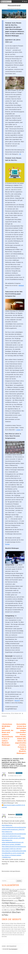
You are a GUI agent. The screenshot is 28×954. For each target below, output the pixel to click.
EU (19, 893)
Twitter (22, 907)
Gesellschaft (4, 896)
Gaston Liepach (21, 894)
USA (5, 910)
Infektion (18, 896)
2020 (7, 889)
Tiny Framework (13, 949)
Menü (25, 1)
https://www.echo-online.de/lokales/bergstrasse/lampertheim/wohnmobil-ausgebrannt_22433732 (14, 827)
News (13, 903)
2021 (10, 889)
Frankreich (14, 894)
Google (9, 896)
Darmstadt (13, 891)
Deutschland (7, 893)
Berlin (18, 889)
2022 (13, 889)
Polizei (4, 906)
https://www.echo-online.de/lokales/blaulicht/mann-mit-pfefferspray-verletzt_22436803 (13, 842)
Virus (8, 910)
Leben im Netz (12, 898)
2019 (3, 889)
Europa (7, 544)
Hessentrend (14, 6)
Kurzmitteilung (6, 713)
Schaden (7, 907)
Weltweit (21, 285)
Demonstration (21, 891)
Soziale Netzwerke (13, 907)
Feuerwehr (4, 894)
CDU (3, 891)
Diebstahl (15, 893)
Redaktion (4, 716)
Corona (7, 891)
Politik (23, 903)
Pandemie (18, 903)
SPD (19, 907)
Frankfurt (9, 894)
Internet (6, 898)
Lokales (18, 430)
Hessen (13, 896)
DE (20, 154)
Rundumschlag (14, 905)
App (16, 889)
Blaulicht (17, 700)
